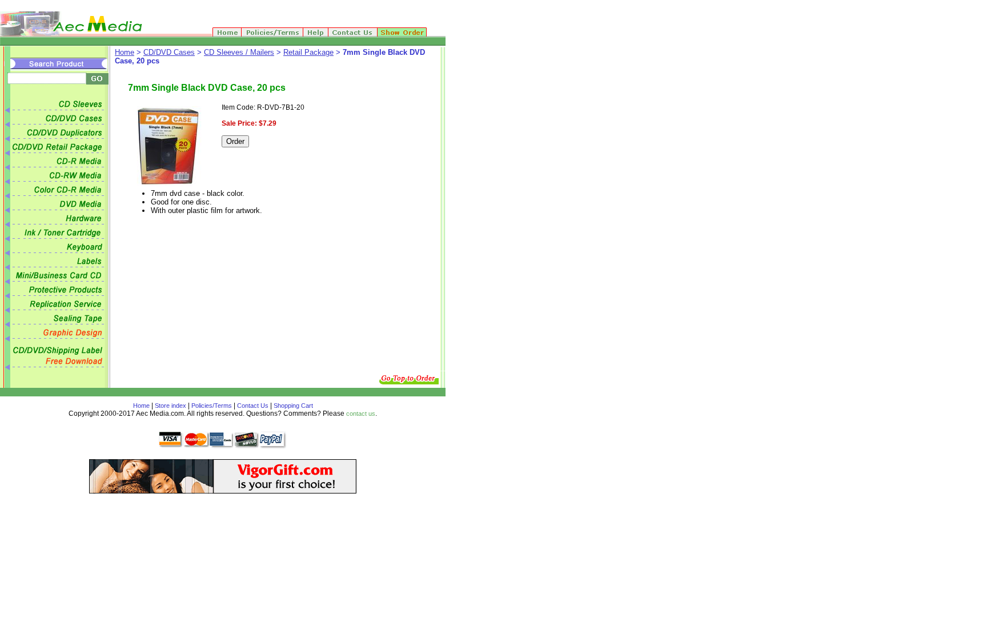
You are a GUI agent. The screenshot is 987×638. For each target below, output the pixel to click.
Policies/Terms (211, 405)
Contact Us (252, 405)
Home (124, 52)
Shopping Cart (292, 405)
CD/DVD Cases (169, 52)
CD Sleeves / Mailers (239, 52)
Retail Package (308, 52)
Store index (170, 405)
